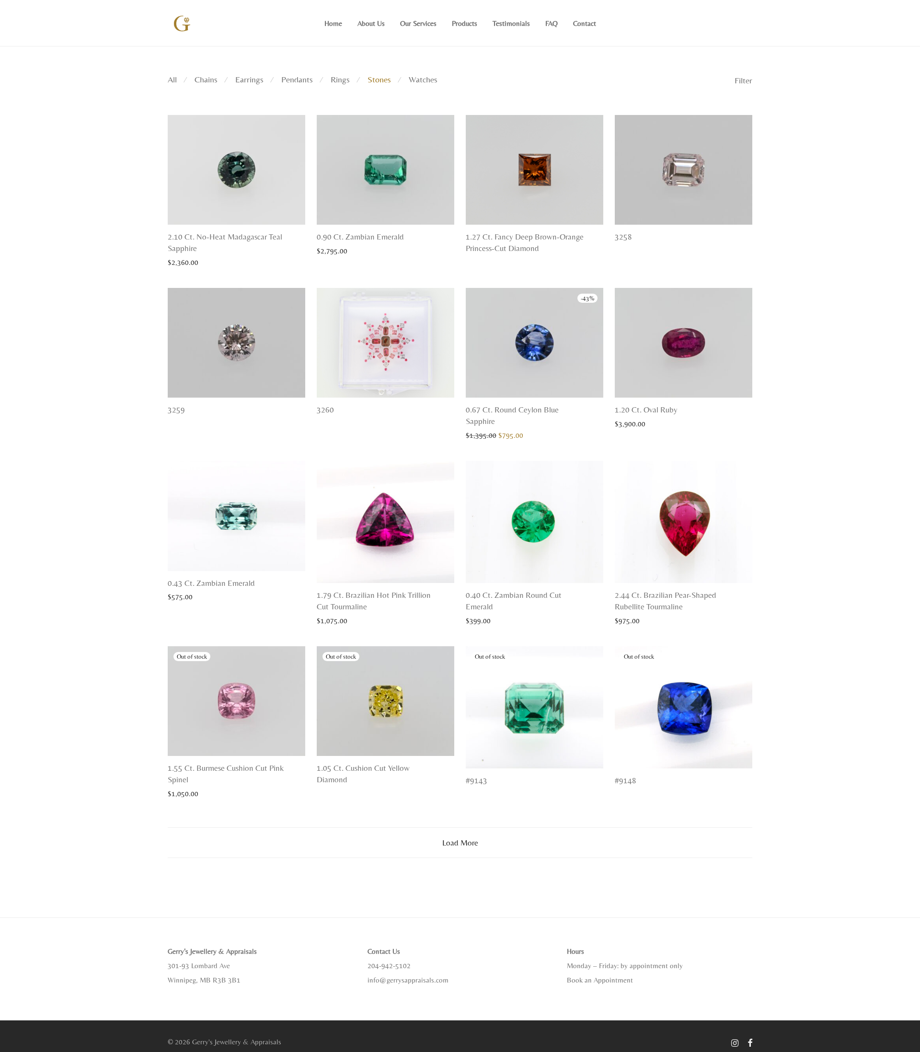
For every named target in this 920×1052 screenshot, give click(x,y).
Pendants (297, 79)
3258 (623, 236)
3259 (176, 409)
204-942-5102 (389, 965)
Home (333, 23)
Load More (460, 842)
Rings (340, 79)
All (172, 79)
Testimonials (511, 23)
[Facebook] (750, 1042)
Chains (206, 79)
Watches (423, 79)
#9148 (625, 780)
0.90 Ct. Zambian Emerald (360, 236)
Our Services (418, 23)
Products (464, 23)
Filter (743, 80)
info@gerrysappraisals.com (408, 980)
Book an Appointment (600, 980)
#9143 (476, 780)
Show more (179, 262)
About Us (371, 23)
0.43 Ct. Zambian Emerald (211, 583)
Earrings (249, 79)
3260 (325, 409)
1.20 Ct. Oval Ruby (646, 409)
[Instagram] (734, 1042)
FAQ (551, 23)
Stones (379, 79)
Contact (584, 23)
